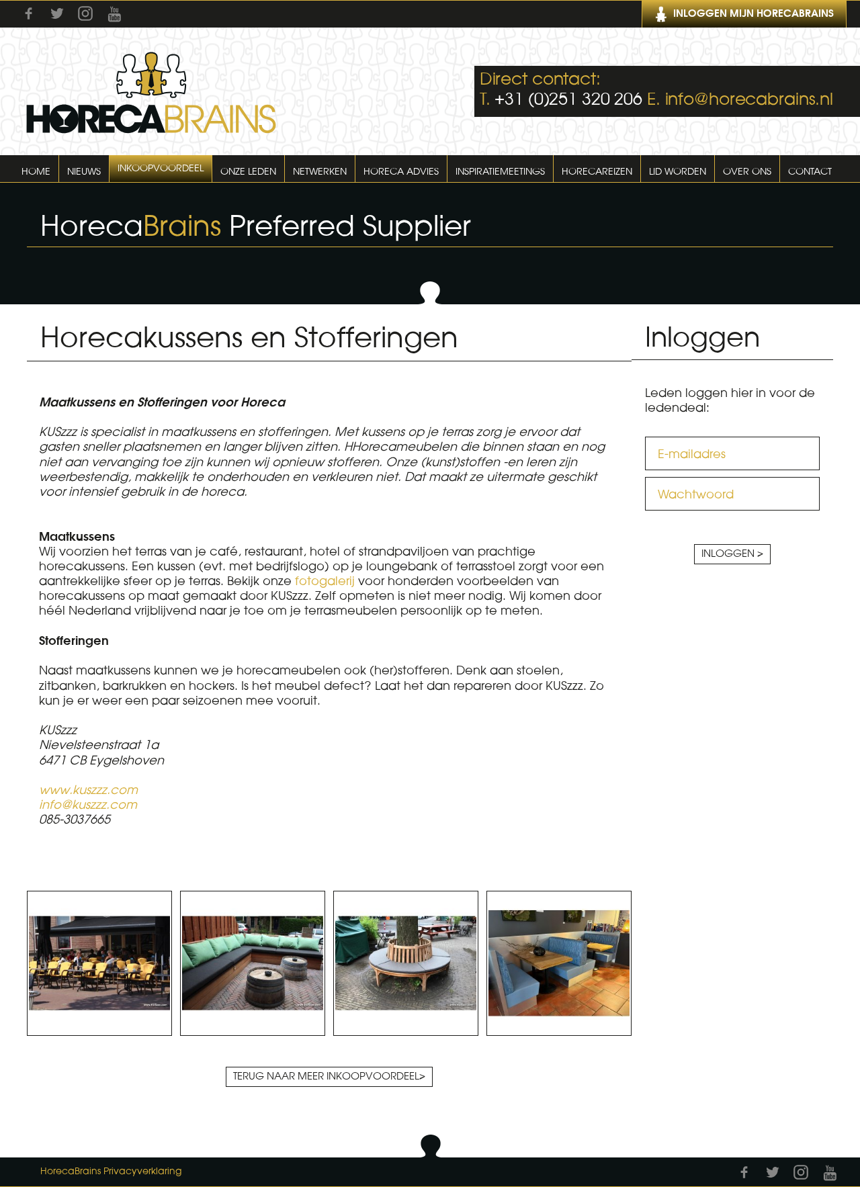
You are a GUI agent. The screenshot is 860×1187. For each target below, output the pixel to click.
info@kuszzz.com (88, 805)
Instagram (85, 13)
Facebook (29, 13)
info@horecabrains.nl (749, 99)
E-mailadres (692, 454)
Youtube (114, 14)
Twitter (57, 13)
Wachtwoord (696, 494)
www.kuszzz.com (88, 790)
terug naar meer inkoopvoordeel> (329, 1076)
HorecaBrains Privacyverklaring (110, 1171)
